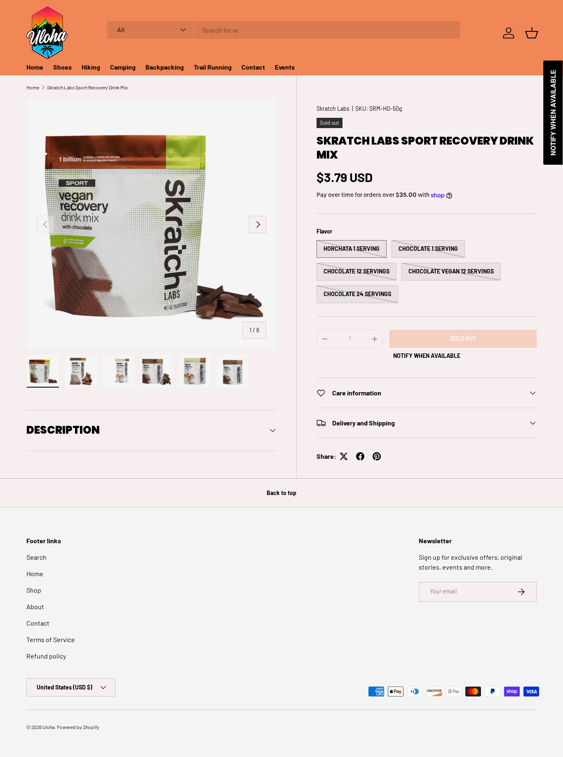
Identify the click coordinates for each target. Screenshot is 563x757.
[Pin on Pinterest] (376, 456)
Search (36, 557)
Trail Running (213, 67)
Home (34, 67)
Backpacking (164, 67)
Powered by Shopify (78, 727)
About (35, 606)
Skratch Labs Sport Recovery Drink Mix (87, 87)
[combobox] (283, 30)
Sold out (463, 338)
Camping (123, 67)
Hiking (91, 67)
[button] (532, 33)
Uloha (48, 727)
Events (285, 67)
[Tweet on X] (343, 456)
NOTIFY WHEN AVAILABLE (426, 355)
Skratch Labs (333, 108)
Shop (33, 590)
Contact (253, 67)
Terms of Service (50, 639)
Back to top (281, 492)
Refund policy (46, 656)
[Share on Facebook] (360, 456)
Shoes (62, 67)
